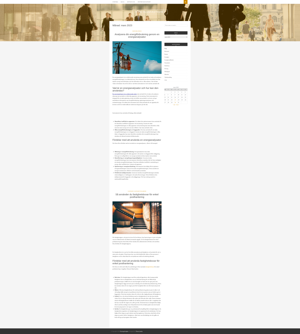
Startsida (115, 2)
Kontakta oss (131, 2)
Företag (166, 68)
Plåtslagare (167, 71)
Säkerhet (166, 74)
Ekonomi (134, 31)
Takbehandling (168, 77)
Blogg (122, 2)
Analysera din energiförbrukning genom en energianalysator (137, 35)
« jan (174, 105)
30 (175, 102)
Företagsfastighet (124, 331)
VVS (165, 80)
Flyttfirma (167, 66)
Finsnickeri (167, 63)
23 (175, 100)
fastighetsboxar (150, 267)
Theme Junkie (139, 331)
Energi (140, 31)
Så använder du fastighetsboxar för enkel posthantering (137, 195)
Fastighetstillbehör (140, 191)
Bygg (165, 48)
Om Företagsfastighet (144, 2)
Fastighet (131, 191)
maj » (177, 105)
